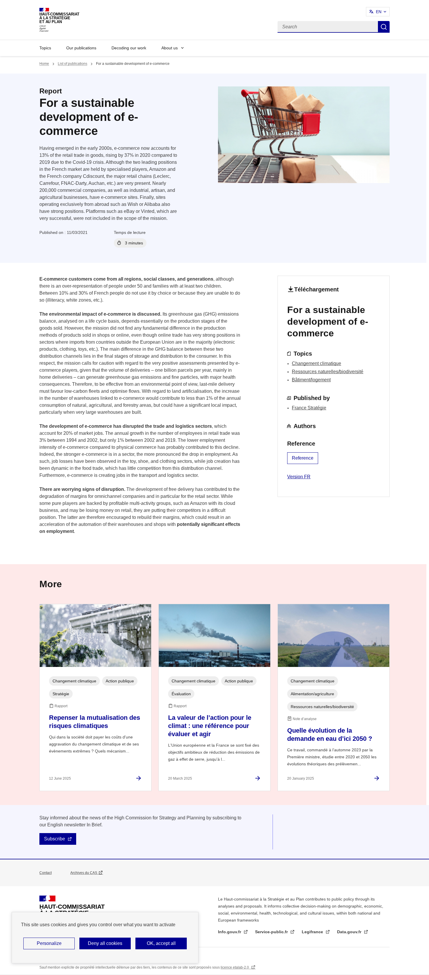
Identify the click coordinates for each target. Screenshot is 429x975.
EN (378, 11)
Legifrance (313, 931)
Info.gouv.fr (230, 931)
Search (384, 27)
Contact (45, 873)
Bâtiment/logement (311, 379)
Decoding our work (128, 48)
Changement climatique (316, 363)
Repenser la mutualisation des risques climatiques (94, 721)
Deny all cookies (105, 943)
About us (169, 48)
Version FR (299, 476)
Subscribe (54, 838)
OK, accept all (161, 943)
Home (44, 64)
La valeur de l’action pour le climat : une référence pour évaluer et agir (209, 726)
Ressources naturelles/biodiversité (327, 371)
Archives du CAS (83, 873)
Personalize (49, 943)
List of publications (72, 64)
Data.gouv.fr (349, 931)
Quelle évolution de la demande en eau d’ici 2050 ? (329, 734)
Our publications (81, 48)
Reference (302, 458)
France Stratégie (309, 407)
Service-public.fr (272, 931)
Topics (45, 48)
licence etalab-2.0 (235, 967)
